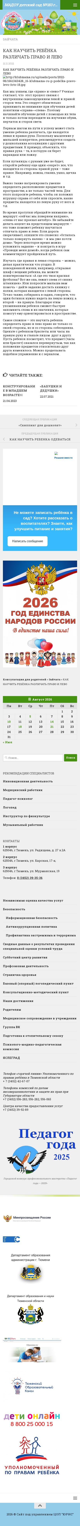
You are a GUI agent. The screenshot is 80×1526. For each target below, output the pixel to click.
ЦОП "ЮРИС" (63, 1514)
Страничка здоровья (19, 975)
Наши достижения (18, 1001)
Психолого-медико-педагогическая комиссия (32, 1046)
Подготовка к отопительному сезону (33, 1036)
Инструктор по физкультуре (26, 816)
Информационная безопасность (32, 918)
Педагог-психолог (18, 799)
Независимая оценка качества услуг (33, 900)
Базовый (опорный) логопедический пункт (38, 983)
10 (9, 722)
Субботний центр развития (25, 957)
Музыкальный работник (23, 825)
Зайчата (10, 39)
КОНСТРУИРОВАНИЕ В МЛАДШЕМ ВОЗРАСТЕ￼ (19, 390)
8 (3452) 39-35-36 (30, 878)
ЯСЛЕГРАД (11, 1058)
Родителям (12, 1009)
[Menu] (75, 5)
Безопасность (14, 909)
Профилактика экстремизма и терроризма (41, 935)
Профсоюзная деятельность (26, 966)
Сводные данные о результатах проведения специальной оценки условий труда (39, 946)
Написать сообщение (27, 541)
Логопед (10, 807)
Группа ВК (11, 1027)
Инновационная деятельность (28, 781)
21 (52, 727)
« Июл (7, 742)
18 (20, 727)
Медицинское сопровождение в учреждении (40, 1018)
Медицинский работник (23, 790)
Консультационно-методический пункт (36, 992)
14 (52, 722)
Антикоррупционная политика (31, 926)
